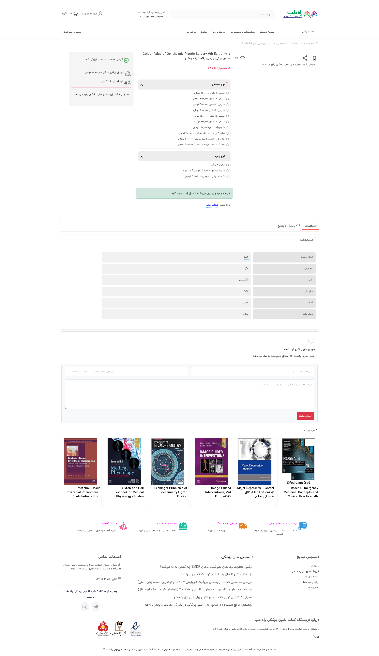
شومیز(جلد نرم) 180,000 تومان (209, 127)
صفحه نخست (267, 32)
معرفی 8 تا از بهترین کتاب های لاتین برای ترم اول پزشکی (213, 597)
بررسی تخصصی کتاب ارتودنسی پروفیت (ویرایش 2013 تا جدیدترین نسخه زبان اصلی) (195, 582)
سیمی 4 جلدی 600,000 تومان (209, 110)
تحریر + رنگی (218, 165)
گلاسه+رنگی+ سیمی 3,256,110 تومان (205, 176)
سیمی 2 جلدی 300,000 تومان (209, 99)
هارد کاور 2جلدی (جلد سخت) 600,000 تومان (201, 139)
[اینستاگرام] (85, 606)
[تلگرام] (96, 606)
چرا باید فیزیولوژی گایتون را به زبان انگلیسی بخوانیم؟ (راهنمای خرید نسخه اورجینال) (195, 589)
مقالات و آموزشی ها (197, 32)
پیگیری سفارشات (72, 32)
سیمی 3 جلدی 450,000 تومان (209, 104)
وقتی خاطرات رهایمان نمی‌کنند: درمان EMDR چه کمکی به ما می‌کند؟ (206, 567)
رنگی (246, 268)
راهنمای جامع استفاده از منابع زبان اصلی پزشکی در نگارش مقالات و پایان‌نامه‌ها (198, 605)
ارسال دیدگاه (305, 416)
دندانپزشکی (212, 205)
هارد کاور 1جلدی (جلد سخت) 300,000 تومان (202, 133)
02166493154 (103, 579)
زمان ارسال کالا (311, 577)
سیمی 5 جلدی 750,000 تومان (209, 116)
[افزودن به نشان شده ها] (314, 59)
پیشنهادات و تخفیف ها (243, 32)
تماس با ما (313, 587)
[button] (91, 14)
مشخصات (311, 226)
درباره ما (315, 566)
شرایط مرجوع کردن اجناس (305, 571)
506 (246, 257)
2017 (246, 291)
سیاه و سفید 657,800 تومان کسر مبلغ (204, 170)
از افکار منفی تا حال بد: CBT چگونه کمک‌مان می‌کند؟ (216, 574)
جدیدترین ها (218, 32)
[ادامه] (316, 637)
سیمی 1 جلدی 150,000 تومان (209, 93)
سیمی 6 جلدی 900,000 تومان (209, 122)
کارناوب (116, 649)
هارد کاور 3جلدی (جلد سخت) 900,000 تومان (201, 144)
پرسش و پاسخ (287, 226)
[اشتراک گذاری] (305, 59)
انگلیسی (244, 280)
